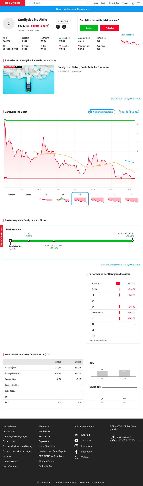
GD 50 (124, 111)
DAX (29, 233)
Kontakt (85, 434)
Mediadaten (9, 426)
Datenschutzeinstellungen (17, 451)
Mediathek (44, 431)
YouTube (86, 440)
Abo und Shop (46, 461)
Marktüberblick (47, 446)
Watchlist (64, 21)
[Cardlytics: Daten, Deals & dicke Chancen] (71, 79)
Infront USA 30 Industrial (53, 245)
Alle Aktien (44, 426)
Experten (44, 441)
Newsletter (45, 436)
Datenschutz (10, 441)
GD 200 (135, 111)
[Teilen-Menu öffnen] (58, 27)
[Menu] (139, 3)
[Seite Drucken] (64, 27)
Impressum (9, 431)
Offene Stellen (10, 461)
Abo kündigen (10, 466)
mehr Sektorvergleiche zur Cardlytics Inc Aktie (120, 264)
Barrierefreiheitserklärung (17, 446)
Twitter (85, 457)
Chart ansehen (127, 34)
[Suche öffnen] (34, 3)
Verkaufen (110, 28)
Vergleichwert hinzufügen (103, 111)
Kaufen (89, 28)
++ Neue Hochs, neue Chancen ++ (71, 8)
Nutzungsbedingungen (15, 436)
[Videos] (125, 3)
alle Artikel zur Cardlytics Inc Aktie (125, 98)
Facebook (86, 451)
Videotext (8, 456)
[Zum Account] (103, 3)
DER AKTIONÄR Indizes (51, 456)
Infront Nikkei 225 (126, 233)
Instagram (87, 445)
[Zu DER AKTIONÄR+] (114, 3)
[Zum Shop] (95, 3)
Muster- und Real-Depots (52, 451)
